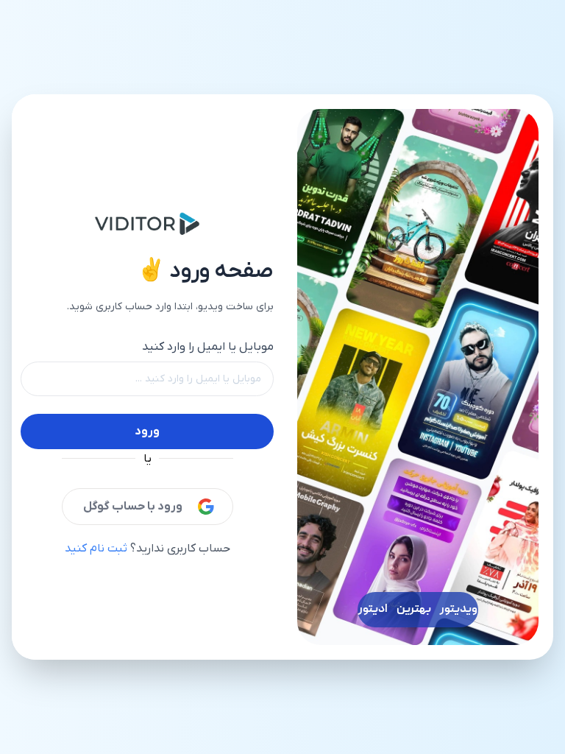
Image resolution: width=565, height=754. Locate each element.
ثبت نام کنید (96, 548)
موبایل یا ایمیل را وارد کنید (208, 346)
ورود (147, 431)
